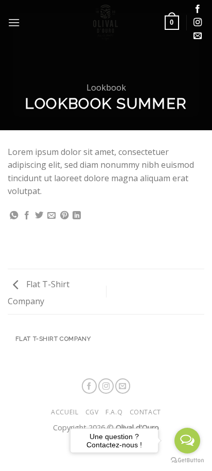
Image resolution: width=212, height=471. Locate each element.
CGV (92, 412)
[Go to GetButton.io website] (187, 460)
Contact (145, 412)
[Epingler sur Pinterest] (64, 215)
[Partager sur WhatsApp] (14, 215)
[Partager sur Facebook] (27, 215)
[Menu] (14, 22)
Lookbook (106, 87)
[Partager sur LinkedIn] (77, 215)
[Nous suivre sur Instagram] (197, 22)
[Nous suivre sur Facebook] (197, 9)
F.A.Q (113, 412)
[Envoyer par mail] (51, 215)
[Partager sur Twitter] (39, 215)
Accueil (64, 412)
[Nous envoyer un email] (197, 36)
